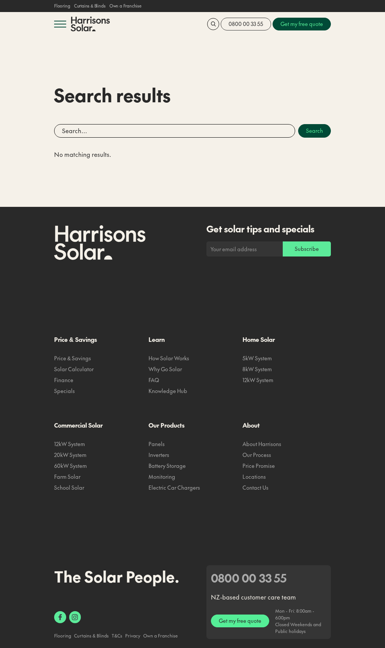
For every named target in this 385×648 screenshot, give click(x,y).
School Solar (69, 487)
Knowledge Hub (168, 391)
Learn (157, 339)
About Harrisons (262, 444)
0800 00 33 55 (246, 23)
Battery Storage (167, 465)
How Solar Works (169, 358)
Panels (157, 444)
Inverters (159, 454)
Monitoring (162, 476)
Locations (254, 476)
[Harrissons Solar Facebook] (60, 617)
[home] (90, 24)
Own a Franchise (125, 6)
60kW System (70, 465)
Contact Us (255, 487)
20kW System (70, 454)
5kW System (257, 358)
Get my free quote (240, 620)
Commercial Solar (78, 425)
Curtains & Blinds (90, 6)
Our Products (167, 425)
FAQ (154, 380)
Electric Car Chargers (174, 487)
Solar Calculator (74, 369)
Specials (64, 391)
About (251, 425)
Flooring (62, 6)
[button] (60, 24)
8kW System (257, 369)
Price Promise (259, 465)
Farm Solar (67, 476)
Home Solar (259, 339)
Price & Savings (75, 339)
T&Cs (117, 636)
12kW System (258, 380)
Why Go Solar (165, 369)
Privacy (132, 636)
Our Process (257, 454)
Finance (63, 380)
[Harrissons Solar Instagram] (75, 617)
